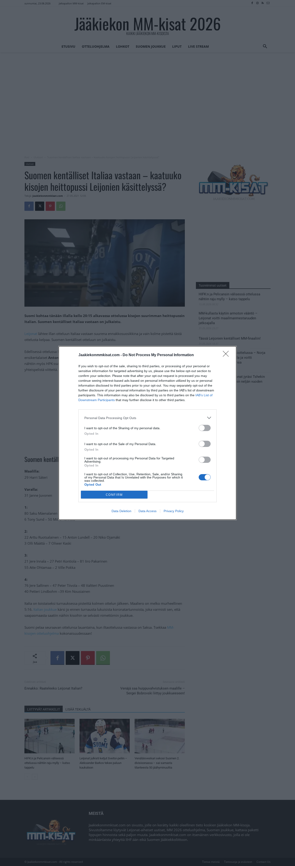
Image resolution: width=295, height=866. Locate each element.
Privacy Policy (174, 511)
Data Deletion (121, 511)
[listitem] (147, 417)
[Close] (227, 355)
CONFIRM (114, 494)
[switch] (205, 428)
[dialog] (147, 433)
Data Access (147, 511)
